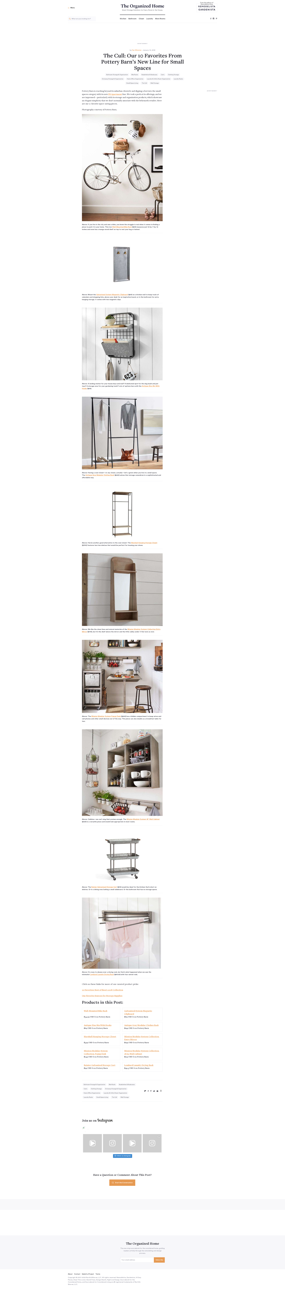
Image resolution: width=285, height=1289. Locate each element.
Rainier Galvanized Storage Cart (104, 887)
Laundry (149, 19)
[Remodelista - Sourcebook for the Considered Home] (206, 6)
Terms (98, 1274)
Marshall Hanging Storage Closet (144, 543)
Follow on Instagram (124, 1156)
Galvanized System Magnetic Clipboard (112, 294)
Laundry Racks (178, 79)
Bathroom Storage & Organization (117, 74)
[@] (88, 1129)
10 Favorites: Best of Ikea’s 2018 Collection (102, 990)
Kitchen (123, 19)
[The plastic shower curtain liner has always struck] (112, 1143)
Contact (77, 1274)
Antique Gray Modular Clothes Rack (100, 475)
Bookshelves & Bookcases (149, 74)
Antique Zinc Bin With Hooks (97, 1025)
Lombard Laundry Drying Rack (102, 974)
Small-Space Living (132, 83)
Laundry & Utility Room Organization (158, 79)
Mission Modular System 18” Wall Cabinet (143, 819)
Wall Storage (155, 83)
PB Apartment (115, 94)
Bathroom (132, 19)
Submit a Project (88, 1274)
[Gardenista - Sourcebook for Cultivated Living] (206, 9)
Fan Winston (136, 50)
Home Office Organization (135, 79)
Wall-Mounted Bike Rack (122, 227)
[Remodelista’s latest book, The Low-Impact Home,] (152, 1143)
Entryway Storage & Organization (112, 79)
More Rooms (160, 19)
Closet (141, 19)
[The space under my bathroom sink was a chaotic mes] (132, 1143)
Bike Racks (134, 74)
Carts (162, 74)
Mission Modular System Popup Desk (106, 716)
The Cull (144, 83)
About (70, 1274)
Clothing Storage (173, 74)
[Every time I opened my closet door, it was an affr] (92, 1143)
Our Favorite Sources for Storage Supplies (102, 996)
